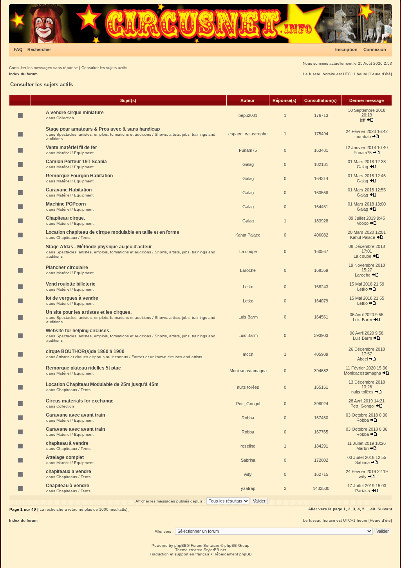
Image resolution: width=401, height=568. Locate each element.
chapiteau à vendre (67, 443)
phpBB (180, 545)
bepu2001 (247, 115)
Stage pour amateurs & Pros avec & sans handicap (103, 129)
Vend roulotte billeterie (71, 284)
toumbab (362, 136)
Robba (248, 417)
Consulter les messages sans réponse (43, 68)
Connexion (374, 49)
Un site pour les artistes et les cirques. (89, 312)
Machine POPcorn (66, 204)
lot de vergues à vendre (72, 298)
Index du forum (23, 74)
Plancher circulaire (67, 267)
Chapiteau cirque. (65, 218)
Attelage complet (65, 457)
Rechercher (39, 49)
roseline (247, 446)
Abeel (362, 359)
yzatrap (248, 488)
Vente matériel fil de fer (71, 147)
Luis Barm (248, 317)
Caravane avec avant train (75, 415)
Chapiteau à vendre (67, 485)
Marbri (362, 448)
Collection (65, 118)
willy (248, 474)
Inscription (346, 49)
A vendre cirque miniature (75, 112)
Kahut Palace (247, 235)
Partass (362, 490)
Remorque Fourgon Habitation (79, 175)
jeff (362, 120)
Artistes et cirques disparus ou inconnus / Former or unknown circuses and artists (129, 357)
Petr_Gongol (248, 403)
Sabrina (248, 460)
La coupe (248, 251)
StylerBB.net (215, 550)
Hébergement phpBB (232, 554)
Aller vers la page (325, 509)
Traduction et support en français (180, 554)
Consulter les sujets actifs (104, 68)
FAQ (18, 49)
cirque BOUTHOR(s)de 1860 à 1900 (85, 351)
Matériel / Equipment (75, 153)
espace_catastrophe (247, 133)
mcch (248, 354)
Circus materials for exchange (80, 401)
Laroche (248, 270)
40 (372, 509)
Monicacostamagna (248, 370)
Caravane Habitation (69, 190)
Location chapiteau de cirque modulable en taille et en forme (112, 232)
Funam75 (248, 150)
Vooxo (362, 223)
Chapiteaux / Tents (73, 237)
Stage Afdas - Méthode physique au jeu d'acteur (99, 246)
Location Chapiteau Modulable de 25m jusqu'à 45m (102, 384)
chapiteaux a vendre (68, 471)
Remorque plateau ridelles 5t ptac (83, 368)
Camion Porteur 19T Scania (76, 161)
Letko (248, 286)
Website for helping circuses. (78, 330)
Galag (248, 164)
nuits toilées (248, 387)
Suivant (385, 509)
